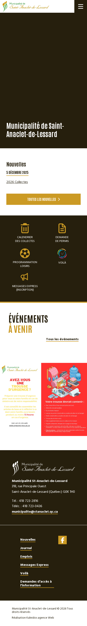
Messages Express (34, 565)
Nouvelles (27, 539)
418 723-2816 (28, 501)
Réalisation (33, 617)
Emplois (26, 556)
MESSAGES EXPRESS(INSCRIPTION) (25, 288)
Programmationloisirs (25, 258)
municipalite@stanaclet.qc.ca (35, 512)
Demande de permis (62, 233)
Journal (26, 548)
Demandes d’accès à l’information (36, 583)
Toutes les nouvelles (41, 199)
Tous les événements (62, 339)
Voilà (62, 262)
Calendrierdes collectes (25, 233)
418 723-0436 (32, 506)
